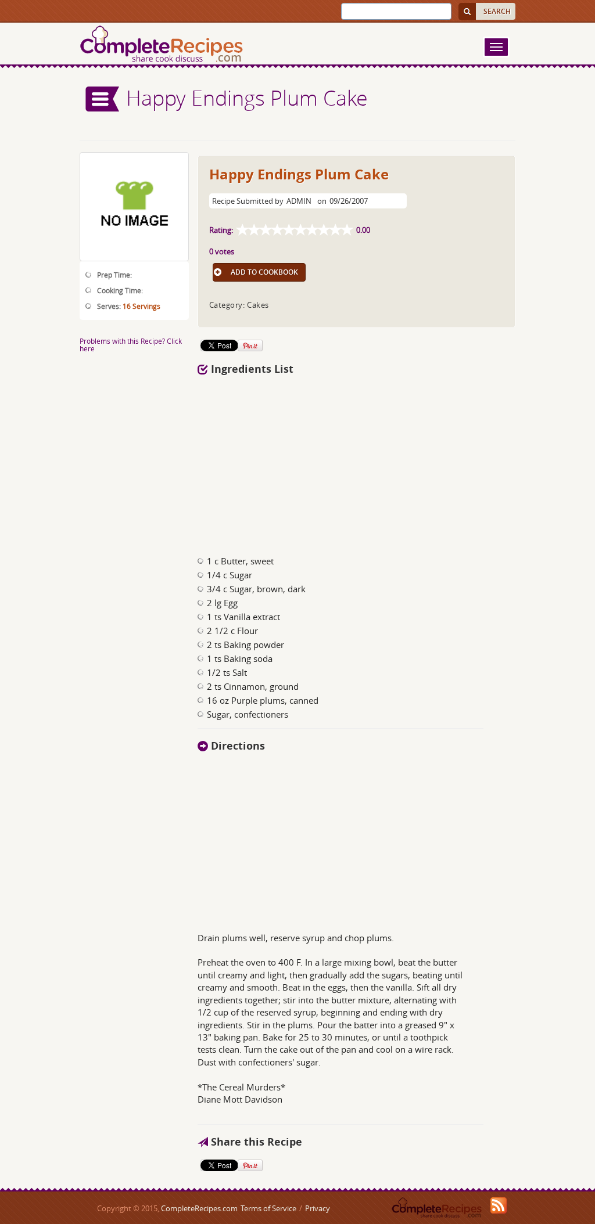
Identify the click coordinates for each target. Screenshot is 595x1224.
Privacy (317, 1208)
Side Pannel (102, 99)
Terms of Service (268, 1208)
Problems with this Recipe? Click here (131, 344)
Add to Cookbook (264, 272)
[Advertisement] (314, 462)
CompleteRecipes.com (199, 1208)
